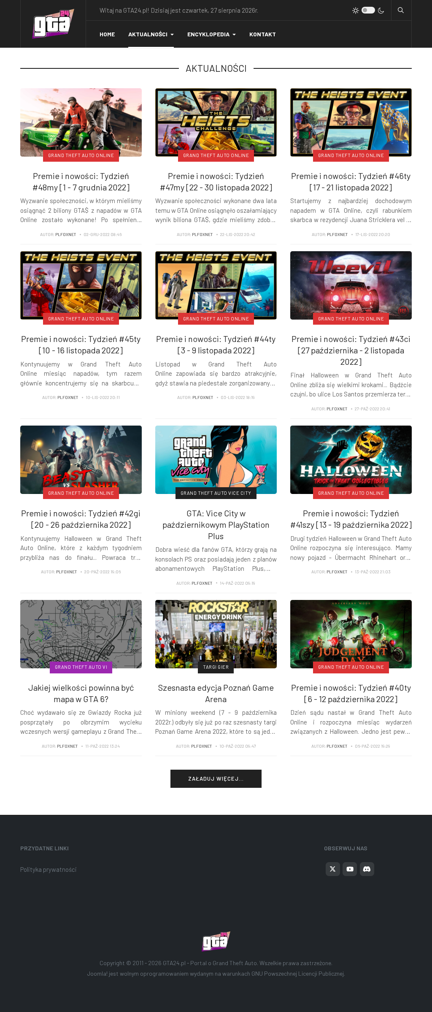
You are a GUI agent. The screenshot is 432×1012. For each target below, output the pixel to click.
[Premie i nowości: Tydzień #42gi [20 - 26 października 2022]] (81, 459)
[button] (151, 34)
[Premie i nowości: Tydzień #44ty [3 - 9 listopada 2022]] (216, 284)
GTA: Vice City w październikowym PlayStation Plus (216, 524)
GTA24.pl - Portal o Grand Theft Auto (210, 962)
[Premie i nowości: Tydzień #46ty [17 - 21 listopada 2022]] (351, 121)
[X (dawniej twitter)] (333, 869)
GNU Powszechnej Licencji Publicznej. (298, 973)
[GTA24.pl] (53, 24)
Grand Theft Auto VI (81, 667)
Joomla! (97, 973)
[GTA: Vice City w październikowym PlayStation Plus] (216, 459)
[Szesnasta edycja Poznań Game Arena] (216, 633)
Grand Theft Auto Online (81, 155)
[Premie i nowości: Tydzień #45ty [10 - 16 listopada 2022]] (81, 284)
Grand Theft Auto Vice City (216, 493)
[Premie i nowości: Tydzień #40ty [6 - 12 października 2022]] (351, 633)
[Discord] (367, 869)
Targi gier (216, 667)
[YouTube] (350, 869)
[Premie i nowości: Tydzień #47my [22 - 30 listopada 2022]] (216, 121)
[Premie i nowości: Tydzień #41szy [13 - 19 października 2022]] (351, 459)
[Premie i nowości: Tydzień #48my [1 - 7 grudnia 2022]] (81, 121)
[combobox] (400, 10)
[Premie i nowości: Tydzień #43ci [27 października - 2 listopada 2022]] (351, 284)
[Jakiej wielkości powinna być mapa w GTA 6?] (81, 633)
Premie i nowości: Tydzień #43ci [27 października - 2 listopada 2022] (351, 350)
